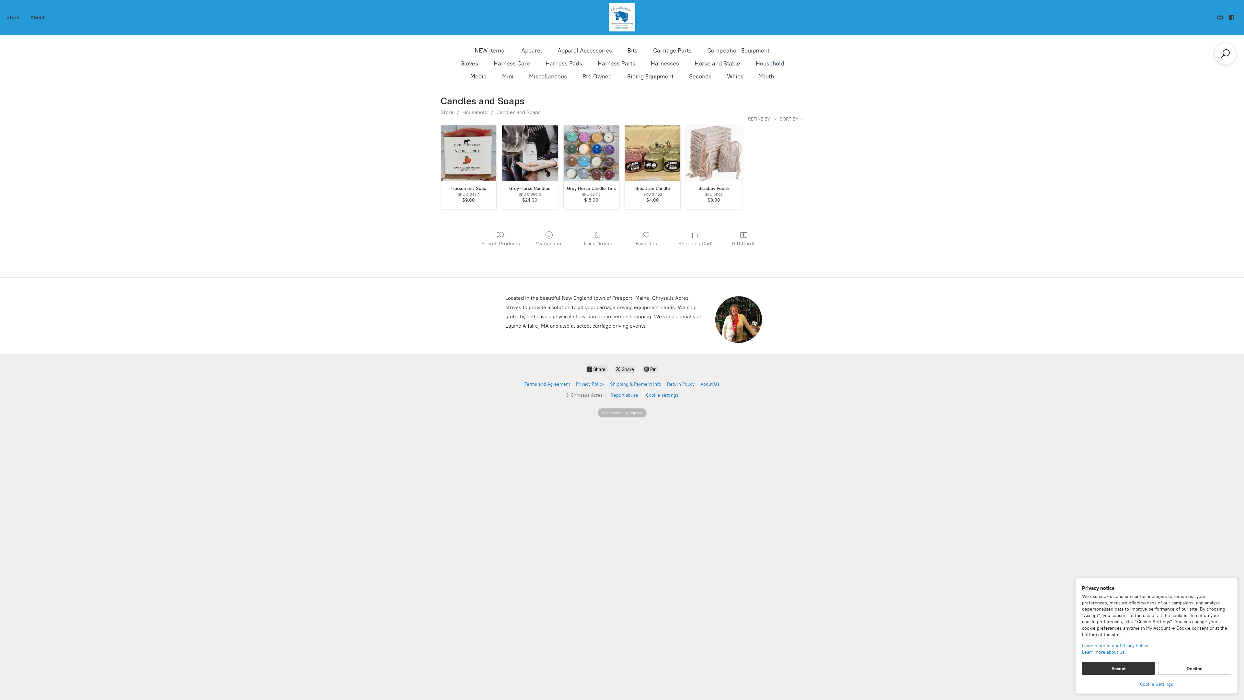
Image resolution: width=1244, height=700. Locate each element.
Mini (507, 76)
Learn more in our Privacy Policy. (1115, 645)
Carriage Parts (672, 50)
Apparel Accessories (585, 50)
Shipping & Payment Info (635, 384)
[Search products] (1225, 54)
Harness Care (512, 63)
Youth (766, 76)
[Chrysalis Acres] (622, 17)
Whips (735, 76)
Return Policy (681, 384)
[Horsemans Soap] (468, 153)
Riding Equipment (650, 76)
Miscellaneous (548, 76)
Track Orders (597, 243)
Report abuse (624, 395)
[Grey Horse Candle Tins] (591, 153)
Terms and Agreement (547, 384)
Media (478, 76)
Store (12, 17)
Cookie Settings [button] (1156, 684)
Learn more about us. (1104, 652)
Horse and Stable (717, 63)
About (37, 17)
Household (770, 63)
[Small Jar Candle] (652, 153)
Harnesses (665, 63)
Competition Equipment (738, 50)
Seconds (700, 76)
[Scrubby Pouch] (714, 153)
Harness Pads (564, 63)
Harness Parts (616, 63)
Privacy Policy (590, 384)
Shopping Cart (695, 243)
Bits (633, 50)
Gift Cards (743, 243)
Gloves (469, 63)
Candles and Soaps (518, 112)
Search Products (500, 243)
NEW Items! (490, 50)
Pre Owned (597, 76)
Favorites (646, 243)
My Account (549, 243)
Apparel (531, 50)
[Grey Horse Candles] (530, 153)
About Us (710, 384)
